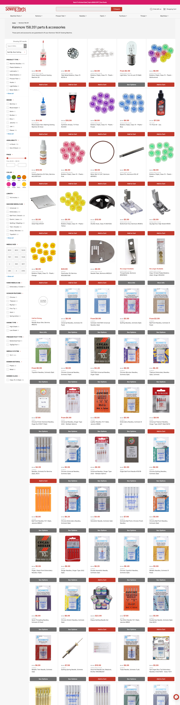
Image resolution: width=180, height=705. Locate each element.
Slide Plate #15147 (38, 224)
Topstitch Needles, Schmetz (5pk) (43, 372)
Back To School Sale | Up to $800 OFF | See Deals (90, 2)
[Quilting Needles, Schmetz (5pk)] (131, 311)
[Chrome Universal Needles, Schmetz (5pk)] (72, 459)
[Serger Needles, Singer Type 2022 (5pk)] (72, 558)
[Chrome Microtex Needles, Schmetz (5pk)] (131, 360)
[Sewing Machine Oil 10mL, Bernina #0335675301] (43, 162)
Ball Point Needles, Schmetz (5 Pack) (159, 324)
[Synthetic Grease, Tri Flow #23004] (72, 112)
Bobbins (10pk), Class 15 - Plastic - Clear (102, 76)
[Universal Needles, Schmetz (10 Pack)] (72, 311)
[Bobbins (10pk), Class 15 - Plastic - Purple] (102, 112)
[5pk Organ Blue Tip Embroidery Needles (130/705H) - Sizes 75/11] (161, 657)
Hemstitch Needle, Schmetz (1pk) (102, 521)
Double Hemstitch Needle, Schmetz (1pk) (99, 572)
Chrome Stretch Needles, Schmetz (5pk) (72, 621)
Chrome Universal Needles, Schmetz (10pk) (70, 373)
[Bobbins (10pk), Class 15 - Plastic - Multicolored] (161, 63)
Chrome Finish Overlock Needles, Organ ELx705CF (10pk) (43, 423)
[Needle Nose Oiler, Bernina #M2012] (43, 311)
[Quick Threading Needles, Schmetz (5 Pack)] (43, 608)
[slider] (7, 158)
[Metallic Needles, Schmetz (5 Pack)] (161, 558)
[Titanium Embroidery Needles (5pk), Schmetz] (161, 360)
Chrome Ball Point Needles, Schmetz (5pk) (158, 522)
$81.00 (17, 161)
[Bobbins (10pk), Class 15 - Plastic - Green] (161, 162)
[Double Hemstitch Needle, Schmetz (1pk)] (102, 558)
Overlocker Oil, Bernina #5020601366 (68, 274)
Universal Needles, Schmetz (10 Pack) (71, 324)
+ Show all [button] (10, 93)
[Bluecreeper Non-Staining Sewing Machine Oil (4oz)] (43, 112)
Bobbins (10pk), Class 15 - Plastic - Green (160, 175)
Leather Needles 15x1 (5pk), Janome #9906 (100, 423)
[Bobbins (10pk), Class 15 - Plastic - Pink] (72, 162)
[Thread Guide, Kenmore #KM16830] (131, 261)
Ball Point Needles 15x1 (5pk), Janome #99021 (41, 522)
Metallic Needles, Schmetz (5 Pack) (159, 572)
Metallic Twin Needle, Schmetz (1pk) (42, 671)
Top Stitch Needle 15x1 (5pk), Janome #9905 (130, 621)
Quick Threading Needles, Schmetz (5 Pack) (40, 621)
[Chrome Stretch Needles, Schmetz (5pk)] (72, 608)
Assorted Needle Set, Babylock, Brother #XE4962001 (101, 671)
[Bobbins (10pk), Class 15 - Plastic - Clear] (102, 63)
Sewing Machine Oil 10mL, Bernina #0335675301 (43, 175)
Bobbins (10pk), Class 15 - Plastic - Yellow (72, 225)
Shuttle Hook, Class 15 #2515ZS (101, 224)
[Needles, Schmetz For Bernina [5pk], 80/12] (43, 459)
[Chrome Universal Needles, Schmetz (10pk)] (72, 360)
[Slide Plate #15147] (43, 212)
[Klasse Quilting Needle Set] (102, 608)
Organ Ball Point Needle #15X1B (130, 471)
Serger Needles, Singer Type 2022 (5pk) (72, 572)
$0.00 (12, 161)
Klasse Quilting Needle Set (99, 620)
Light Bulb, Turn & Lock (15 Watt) (130, 75)
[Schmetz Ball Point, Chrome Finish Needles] (131, 509)
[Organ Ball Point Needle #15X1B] (131, 459)
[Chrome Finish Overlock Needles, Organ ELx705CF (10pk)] (43, 410)
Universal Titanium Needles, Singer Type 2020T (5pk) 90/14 (159, 423)
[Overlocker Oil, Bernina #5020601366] (72, 261)
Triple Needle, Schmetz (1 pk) (130, 669)
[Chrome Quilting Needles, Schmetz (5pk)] (161, 459)
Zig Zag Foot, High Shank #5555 (160, 224)
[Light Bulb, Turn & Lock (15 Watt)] (131, 63)
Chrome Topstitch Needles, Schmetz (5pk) (129, 572)
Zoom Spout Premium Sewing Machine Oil (41, 76)
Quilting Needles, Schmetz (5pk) (130, 323)
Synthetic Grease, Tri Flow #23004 (70, 126)
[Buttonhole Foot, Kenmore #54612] (131, 212)
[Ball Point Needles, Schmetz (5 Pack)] (161, 311)
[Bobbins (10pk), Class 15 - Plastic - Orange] (43, 261)
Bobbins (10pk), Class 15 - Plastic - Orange (43, 274)
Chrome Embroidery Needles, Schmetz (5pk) (71, 522)
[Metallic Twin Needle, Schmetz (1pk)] (43, 657)
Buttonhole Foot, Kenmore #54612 (131, 224)
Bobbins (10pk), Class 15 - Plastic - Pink (72, 175)
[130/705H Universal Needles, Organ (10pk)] (102, 360)
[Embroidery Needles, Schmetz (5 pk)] (131, 410)
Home (14, 23)
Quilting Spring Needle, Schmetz (72, 669)
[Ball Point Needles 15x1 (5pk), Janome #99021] (43, 509)
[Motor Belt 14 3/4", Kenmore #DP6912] (102, 162)
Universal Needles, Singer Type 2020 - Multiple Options (71, 423)
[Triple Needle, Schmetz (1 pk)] (131, 657)
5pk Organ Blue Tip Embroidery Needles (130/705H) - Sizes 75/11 (160, 671)
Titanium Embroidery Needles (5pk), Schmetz (159, 373)
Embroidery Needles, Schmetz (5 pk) (131, 423)
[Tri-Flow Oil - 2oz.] (161, 112)
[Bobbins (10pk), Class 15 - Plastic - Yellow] (72, 212)
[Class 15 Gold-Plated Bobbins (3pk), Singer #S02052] (161, 261)
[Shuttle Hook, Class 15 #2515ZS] (102, 212)
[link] (15, 63)
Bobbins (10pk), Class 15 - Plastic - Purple (102, 126)
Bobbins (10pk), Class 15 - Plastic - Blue (131, 126)
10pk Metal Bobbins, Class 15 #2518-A (70, 76)
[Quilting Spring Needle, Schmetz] (72, 657)
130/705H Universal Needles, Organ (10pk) (100, 373)
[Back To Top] (177, 702)
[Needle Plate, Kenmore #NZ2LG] (102, 261)
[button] (169, 9)
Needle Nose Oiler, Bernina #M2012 (41, 324)
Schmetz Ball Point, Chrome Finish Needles (131, 522)
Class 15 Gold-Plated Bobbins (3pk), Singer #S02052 (159, 274)
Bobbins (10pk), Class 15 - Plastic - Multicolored (160, 76)
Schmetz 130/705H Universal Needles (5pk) (100, 324)
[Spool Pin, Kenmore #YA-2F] (131, 162)
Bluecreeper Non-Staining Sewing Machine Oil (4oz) (43, 126)
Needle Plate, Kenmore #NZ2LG (101, 273)
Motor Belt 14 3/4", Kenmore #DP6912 (100, 175)
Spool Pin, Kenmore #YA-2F (129, 174)
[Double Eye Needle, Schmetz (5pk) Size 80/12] (161, 608)
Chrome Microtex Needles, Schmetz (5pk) (129, 373)
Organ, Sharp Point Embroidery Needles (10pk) (42, 572)
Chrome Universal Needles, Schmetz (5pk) (70, 472)
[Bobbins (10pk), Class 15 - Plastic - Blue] (131, 112)
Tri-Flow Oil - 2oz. (155, 125)
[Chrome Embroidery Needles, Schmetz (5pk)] (72, 509)
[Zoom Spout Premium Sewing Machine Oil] (43, 63)
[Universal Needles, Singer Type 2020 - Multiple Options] (72, 410)
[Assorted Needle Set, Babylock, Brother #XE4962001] (102, 657)
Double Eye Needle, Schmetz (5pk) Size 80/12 (160, 621)
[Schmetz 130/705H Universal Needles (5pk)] (102, 311)
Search (117, 9)
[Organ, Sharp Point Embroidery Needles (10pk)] (43, 558)
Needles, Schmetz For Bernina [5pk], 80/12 (42, 472)
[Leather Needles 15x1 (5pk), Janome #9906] (102, 410)
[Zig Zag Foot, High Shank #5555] (161, 212)
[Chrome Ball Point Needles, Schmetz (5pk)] (161, 509)
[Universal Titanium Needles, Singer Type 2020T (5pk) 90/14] (161, 410)
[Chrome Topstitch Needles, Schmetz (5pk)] (131, 558)
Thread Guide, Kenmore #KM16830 (128, 274)
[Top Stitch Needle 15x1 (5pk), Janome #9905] (131, 608)
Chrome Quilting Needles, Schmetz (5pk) (158, 472)
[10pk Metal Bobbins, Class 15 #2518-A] (72, 63)
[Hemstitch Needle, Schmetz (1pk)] (102, 509)
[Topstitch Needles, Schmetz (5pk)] (43, 360)
